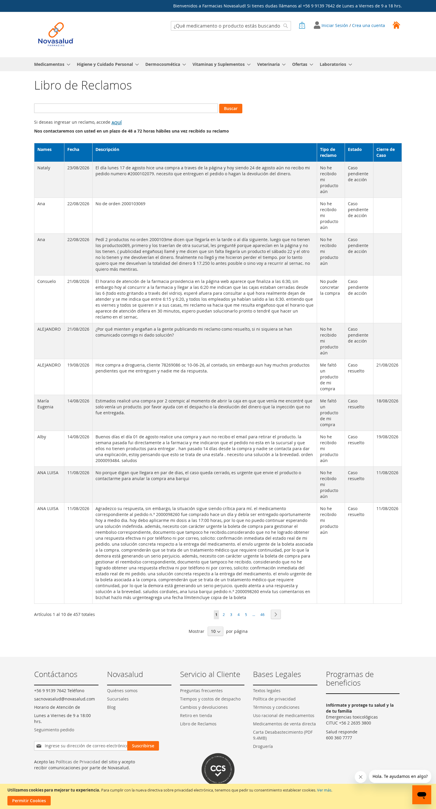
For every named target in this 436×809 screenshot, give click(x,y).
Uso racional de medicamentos (283, 715)
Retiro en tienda (196, 715)
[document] (218, 796)
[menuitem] (50, 64)
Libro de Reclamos (198, 724)
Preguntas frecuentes (201, 690)
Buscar (231, 108)
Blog (111, 707)
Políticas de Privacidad (78, 762)
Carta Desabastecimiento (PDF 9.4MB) (283, 735)
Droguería (263, 746)
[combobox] (231, 26)
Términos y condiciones (276, 707)
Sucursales (118, 699)
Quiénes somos (122, 690)
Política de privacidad (274, 699)
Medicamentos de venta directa (284, 724)
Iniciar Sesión (335, 25)
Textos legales (267, 690)
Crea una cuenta (368, 25)
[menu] (218, 64)
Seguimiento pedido (54, 729)
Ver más (324, 790)
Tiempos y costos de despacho (210, 699)
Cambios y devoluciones (204, 707)
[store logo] (56, 34)
